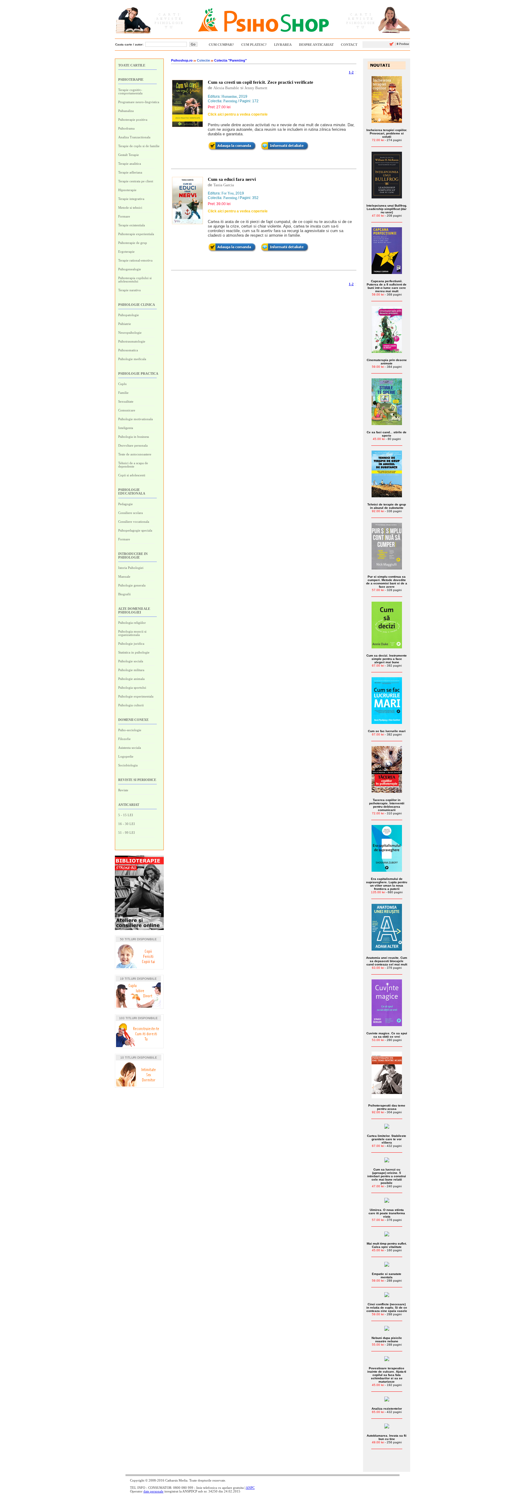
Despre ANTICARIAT (316, 44)
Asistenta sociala (129, 747)
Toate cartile (131, 65)
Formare (124, 216)
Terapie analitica (129, 163)
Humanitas (229, 96)
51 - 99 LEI (126, 832)
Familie (123, 392)
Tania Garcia (223, 185)
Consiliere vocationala (133, 521)
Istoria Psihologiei (130, 567)
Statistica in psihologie (133, 652)
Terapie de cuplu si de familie (139, 146)
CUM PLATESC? (254, 44)
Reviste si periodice (137, 780)
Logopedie (125, 756)
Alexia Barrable (226, 88)
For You (227, 193)
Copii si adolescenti (131, 475)
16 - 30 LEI (126, 824)
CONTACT (349, 44)
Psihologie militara (131, 670)
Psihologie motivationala (135, 419)
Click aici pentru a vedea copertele (238, 114)
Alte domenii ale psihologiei (134, 610)
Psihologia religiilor (132, 622)
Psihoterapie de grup (132, 243)
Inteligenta (125, 428)
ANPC (250, 1487)
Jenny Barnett (256, 88)
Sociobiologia (128, 765)
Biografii (124, 594)
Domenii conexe (133, 720)
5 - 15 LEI (125, 815)
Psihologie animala (131, 679)
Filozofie (124, 739)
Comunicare (126, 410)
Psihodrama (126, 128)
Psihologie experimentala (135, 696)
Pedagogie (125, 504)
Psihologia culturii (131, 705)
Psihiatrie (124, 324)
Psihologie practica (138, 373)
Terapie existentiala (131, 225)
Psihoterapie (130, 79)
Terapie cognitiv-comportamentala (130, 91)
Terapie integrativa (131, 199)
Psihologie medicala (132, 359)
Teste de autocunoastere (134, 454)
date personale (153, 1491)
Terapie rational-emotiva (135, 260)
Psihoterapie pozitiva (132, 119)
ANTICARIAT (128, 804)
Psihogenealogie (129, 269)
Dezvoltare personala (133, 445)
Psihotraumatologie (131, 341)
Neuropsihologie (130, 332)
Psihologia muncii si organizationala (132, 633)
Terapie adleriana (130, 172)
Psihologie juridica (131, 643)
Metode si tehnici (130, 207)
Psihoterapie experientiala (136, 234)
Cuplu (122, 384)
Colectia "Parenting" (230, 60)
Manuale (124, 576)
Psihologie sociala (130, 661)
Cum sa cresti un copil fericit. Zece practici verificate (260, 82)
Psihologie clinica (136, 304)
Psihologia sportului (132, 687)
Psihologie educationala (131, 491)
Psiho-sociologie (129, 730)
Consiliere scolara (130, 513)
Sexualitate (125, 401)
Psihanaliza (126, 111)
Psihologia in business (133, 436)
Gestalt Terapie (128, 155)
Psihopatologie (128, 315)
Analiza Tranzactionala (134, 137)
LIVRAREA (283, 44)
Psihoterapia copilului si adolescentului (135, 279)
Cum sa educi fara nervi (232, 179)
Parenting (230, 101)
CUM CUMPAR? (221, 44)
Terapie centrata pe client (135, 181)
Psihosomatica (128, 350)
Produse (402, 44)
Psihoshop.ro (182, 60)
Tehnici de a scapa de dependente (133, 464)
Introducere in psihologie (133, 555)
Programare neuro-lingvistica (138, 102)
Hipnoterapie (127, 190)
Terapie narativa (129, 290)
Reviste (123, 790)
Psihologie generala (132, 585)
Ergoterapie (126, 251)
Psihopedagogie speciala (135, 530)
